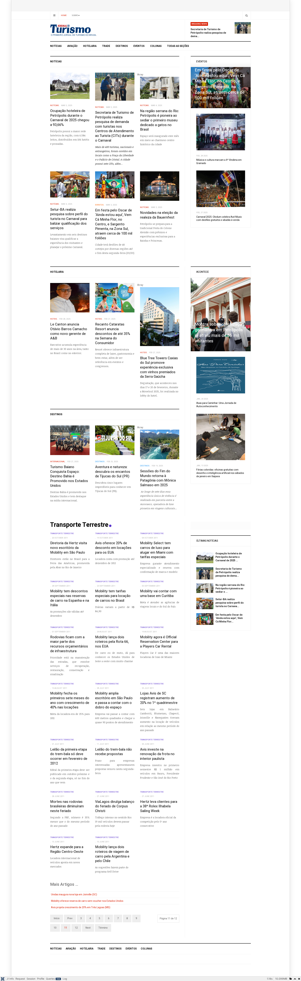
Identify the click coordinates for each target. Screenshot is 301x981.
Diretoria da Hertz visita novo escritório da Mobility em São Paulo (68, 548)
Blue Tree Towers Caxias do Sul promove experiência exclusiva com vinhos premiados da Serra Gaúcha (159, 367)
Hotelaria (90, 46)
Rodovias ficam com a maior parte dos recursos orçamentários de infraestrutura (69, 644)
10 (55, 928)
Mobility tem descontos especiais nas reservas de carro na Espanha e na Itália (69, 598)
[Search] (246, 15)
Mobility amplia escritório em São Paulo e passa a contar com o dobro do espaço (114, 700)
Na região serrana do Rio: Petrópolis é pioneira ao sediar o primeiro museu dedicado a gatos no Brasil (159, 120)
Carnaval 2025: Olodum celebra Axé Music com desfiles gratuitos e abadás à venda (219, 218)
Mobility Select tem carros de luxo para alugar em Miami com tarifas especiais (156, 550)
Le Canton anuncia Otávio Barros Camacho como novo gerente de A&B (68, 331)
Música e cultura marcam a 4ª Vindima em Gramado (219, 161)
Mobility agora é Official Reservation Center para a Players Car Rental (159, 642)
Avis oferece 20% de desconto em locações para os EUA (113, 548)
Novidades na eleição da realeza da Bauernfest (159, 215)
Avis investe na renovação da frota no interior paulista (157, 754)
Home (64, 15)
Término (103, 928)
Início (57, 918)
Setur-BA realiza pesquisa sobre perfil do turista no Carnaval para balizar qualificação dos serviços (69, 219)
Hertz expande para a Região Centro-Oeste (66, 849)
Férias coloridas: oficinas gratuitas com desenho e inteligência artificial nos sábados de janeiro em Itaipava (220, 473)
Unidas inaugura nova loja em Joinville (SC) (74, 894)
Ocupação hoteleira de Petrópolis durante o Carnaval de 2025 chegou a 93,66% (69, 117)
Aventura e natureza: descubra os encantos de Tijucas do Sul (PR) (112, 471)
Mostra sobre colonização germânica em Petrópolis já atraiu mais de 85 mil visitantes (219, 332)
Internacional (57, 461)
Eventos (139, 46)
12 (76, 928)
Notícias (56, 46)
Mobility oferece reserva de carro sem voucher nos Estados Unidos (87, 901)
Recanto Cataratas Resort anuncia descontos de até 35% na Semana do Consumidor (112, 334)
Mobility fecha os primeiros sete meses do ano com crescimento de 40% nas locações (69, 700)
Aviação (72, 46)
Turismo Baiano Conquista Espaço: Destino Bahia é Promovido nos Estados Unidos (69, 476)
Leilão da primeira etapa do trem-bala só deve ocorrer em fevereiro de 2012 (68, 756)
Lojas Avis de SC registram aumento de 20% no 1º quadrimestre (158, 698)
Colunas (156, 46)
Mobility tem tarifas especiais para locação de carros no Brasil (112, 596)
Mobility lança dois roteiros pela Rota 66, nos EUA (112, 642)
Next (88, 928)
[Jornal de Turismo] (81, 30)
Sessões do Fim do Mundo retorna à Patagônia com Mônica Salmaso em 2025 (158, 478)
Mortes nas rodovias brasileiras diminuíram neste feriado (67, 806)
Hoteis (53, 318)
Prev (69, 918)
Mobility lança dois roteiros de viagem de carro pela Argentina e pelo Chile (112, 853)
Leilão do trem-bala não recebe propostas (113, 752)
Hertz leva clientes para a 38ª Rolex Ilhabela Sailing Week (158, 806)
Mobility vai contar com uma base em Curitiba (158, 593)
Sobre (75, 15)
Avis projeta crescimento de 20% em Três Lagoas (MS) (80, 907)
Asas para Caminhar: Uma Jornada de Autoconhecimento (216, 404)
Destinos (122, 46)
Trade (106, 46)
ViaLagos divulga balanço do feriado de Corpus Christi (114, 806)
